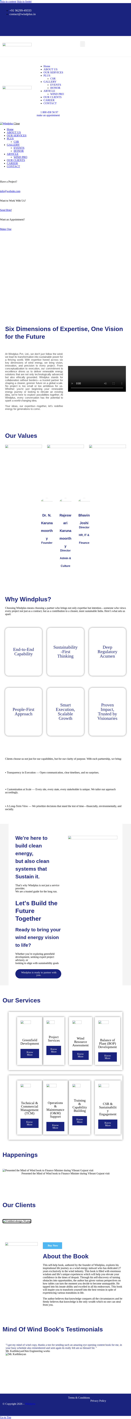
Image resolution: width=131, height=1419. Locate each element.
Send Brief (6, 210)
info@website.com (10, 191)
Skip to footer (24, 1)
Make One (5, 229)
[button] (82, 44)
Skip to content (8, 1)
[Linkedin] (65, 28)
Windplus (30, 1403)
